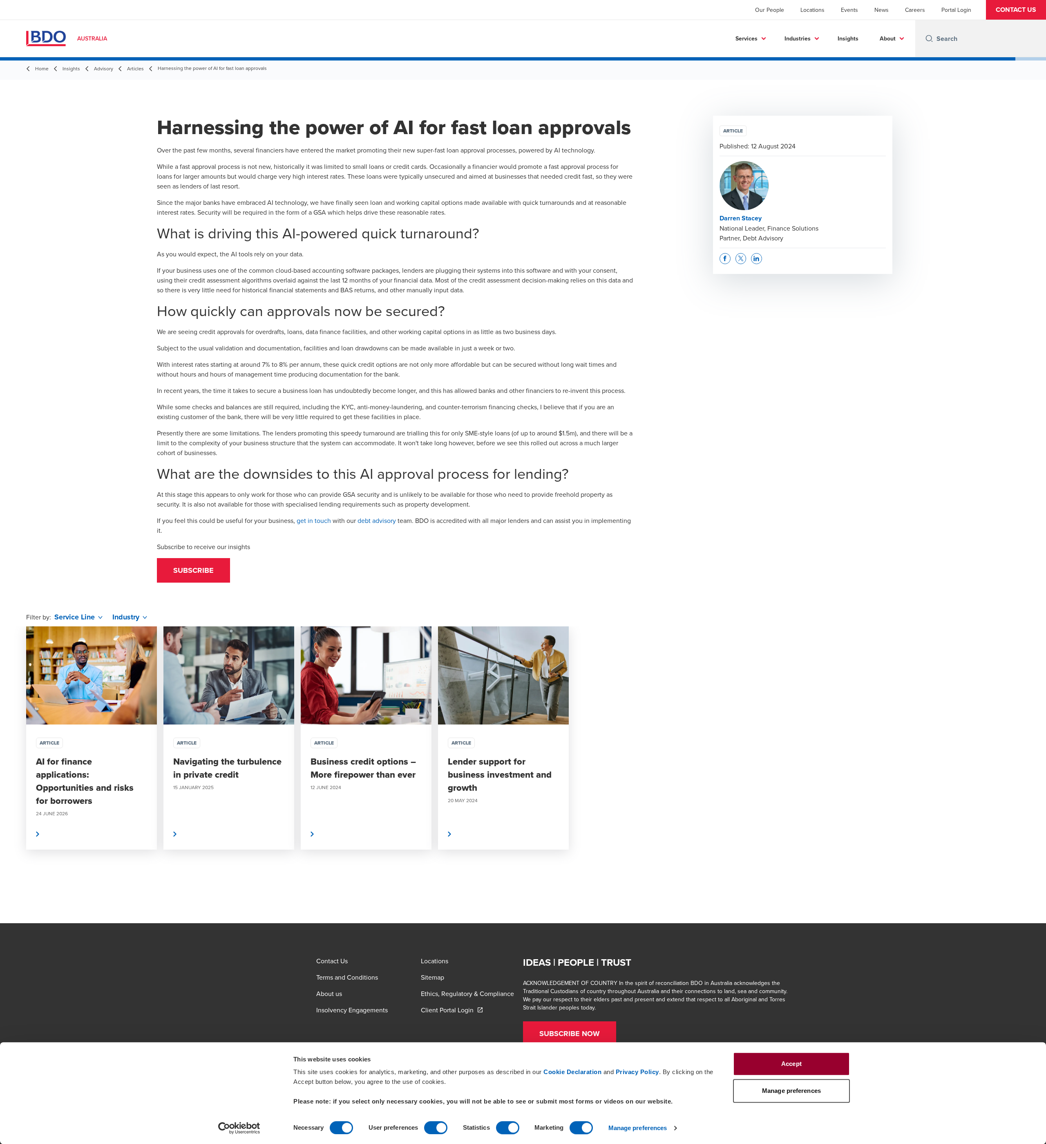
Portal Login (956, 10)
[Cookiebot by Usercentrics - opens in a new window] (239, 1128)
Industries (797, 38)
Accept (791, 1063)
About (888, 38)
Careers (915, 10)
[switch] (435, 1127)
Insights (848, 38)
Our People (769, 10)
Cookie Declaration (572, 1071)
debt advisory (377, 520)
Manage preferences (637, 1127)
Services (746, 38)
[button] (1016, 10)
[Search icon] (929, 38)
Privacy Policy (637, 1071)
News (881, 10)
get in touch (314, 520)
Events (849, 10)
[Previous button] (15, 762)
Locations (812, 10)
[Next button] (1031, 762)
